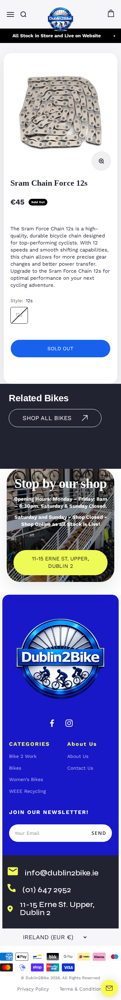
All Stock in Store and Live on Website (55, 35)
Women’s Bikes (26, 779)
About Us (77, 756)
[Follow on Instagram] (69, 723)
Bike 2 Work (23, 756)
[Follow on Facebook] (51, 723)
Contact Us (80, 768)
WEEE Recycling (27, 791)
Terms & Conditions (81, 989)
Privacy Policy (33, 989)
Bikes (15, 768)
